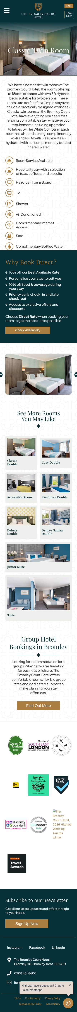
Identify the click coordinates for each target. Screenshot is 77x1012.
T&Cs (17, 998)
